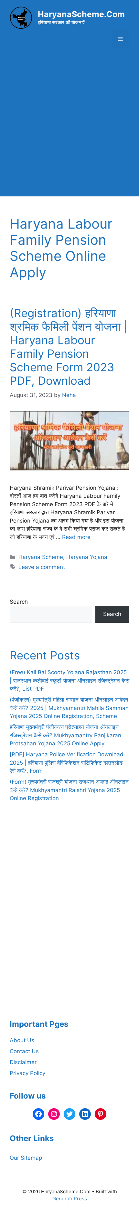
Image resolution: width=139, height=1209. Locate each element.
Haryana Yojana (86, 557)
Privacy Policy (27, 1073)
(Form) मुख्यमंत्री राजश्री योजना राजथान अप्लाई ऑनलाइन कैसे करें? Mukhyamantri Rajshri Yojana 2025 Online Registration (69, 790)
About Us (22, 1040)
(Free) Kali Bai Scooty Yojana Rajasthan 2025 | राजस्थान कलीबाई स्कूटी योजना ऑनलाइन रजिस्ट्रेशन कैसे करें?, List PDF (69, 680)
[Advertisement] (69, 127)
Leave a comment (41, 567)
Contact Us (24, 1051)
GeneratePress (69, 1198)
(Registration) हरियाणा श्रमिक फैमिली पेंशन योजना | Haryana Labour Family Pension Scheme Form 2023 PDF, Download (68, 346)
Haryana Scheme (40, 557)
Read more (76, 537)
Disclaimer (23, 1062)
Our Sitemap (26, 1158)
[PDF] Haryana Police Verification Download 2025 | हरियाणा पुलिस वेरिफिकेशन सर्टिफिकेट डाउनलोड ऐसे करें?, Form (66, 762)
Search (19, 602)
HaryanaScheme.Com (81, 14)
